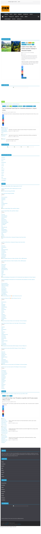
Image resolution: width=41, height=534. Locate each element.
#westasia (3, 388)
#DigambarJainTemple (4, 284)
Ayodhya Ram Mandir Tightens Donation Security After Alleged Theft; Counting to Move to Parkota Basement (23, 429)
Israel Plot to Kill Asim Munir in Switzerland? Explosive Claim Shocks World (13, 242)
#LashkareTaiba (3, 223)
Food (2, 167)
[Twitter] (30, 68)
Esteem (2, 495)
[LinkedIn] (30, 70)
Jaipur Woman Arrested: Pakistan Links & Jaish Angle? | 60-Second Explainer (13, 323)
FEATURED (23, 42)
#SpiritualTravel (3, 290)
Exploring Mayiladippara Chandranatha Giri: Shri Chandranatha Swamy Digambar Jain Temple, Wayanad (18, 279)
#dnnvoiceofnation (4, 197)
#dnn (2, 248)
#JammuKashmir (4, 217)
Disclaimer (3, 485)
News (33, 42)
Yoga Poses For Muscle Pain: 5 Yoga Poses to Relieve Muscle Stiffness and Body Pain (23, 135)
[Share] (30, 76)
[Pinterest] (30, 71)
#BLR (2, 358)
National (6, 14)
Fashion (2, 476)
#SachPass (23, 58)
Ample (2, 487)
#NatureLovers (35, 57)
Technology (25, 14)
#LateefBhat (3, 224)
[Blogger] (30, 73)
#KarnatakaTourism (4, 360)
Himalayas (3, 497)
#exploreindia (3, 359)
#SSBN (2, 272)
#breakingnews (3, 247)
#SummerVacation (33, 58)
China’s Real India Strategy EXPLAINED (7, 193)
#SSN (2, 273)
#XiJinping (3, 204)
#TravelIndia (23, 59)
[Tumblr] (30, 74)
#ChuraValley (23, 56)
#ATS (2, 328)
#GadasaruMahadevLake (33, 56)
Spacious (3, 489)
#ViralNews (3, 314)
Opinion (2, 175)
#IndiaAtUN (3, 305)
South (11, 14)
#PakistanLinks (3, 338)
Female (2, 165)
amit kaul (28, 52)
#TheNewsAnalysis (4, 203)
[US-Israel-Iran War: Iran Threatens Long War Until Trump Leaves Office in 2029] (20, 393)
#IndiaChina (3, 199)
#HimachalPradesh (24, 57)
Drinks (2, 160)
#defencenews (3, 264)
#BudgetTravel (30, 55)
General (2, 172)
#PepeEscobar (3, 254)
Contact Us (11, 16)
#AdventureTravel (24, 55)
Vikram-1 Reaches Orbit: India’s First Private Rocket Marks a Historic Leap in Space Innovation (22, 421)
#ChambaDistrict (34, 55)
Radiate (2, 493)
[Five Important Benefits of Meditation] (3, 140)
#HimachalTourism (30, 57)
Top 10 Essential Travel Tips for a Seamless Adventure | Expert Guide (19, 109)
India (2, 207)
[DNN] (2, 16)
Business (20, 14)
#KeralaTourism (3, 288)
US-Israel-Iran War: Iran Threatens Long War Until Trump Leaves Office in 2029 (20, 399)
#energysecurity (3, 374)
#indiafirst (2, 379)
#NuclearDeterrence (4, 269)
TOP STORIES (29, 44)
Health (6, 16)
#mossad (2, 253)
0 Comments (24, 54)
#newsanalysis (3, 309)
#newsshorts (3, 335)
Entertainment (3, 162)
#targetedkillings (4, 229)
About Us (17, 16)
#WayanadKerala (4, 294)
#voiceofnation (3, 315)
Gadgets (2, 170)
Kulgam (2, 234)
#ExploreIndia (28, 56)
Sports (31, 14)
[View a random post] (38, 16)
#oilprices (2, 385)
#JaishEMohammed (4, 334)
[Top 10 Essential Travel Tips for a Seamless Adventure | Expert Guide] (20, 104)
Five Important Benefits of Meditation (12, 139)
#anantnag (3, 214)
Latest (26, 42)
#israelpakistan (3, 252)
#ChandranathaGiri (4, 283)
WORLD (15, 14)
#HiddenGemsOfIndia (4, 285)
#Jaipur (2, 333)
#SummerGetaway (27, 58)
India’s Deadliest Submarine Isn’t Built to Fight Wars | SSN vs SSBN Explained (13, 260)
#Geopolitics (3, 198)
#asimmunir (3, 245)
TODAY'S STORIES (24, 44)
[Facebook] (30, 66)
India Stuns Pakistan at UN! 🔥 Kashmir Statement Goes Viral (11, 298)
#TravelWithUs (3, 293)
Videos (26, 16)
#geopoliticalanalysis (4, 249)
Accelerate (3, 491)
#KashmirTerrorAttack (4, 222)
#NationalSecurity (4, 227)
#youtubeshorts (3, 232)
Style (2, 177)
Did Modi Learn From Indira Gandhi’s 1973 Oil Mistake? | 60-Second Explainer (13, 366)
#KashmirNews (3, 219)
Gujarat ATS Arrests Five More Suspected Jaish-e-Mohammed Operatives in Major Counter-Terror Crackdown (22, 438)
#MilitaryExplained (4, 268)
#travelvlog (3, 363)
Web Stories (3, 159)
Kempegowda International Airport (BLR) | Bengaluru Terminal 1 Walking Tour (13, 348)
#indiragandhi (3, 380)
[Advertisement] (20, 28)
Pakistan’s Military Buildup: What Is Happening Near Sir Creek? (11, 188)
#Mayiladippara (3, 289)
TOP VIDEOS (3, 180)
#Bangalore (3, 355)
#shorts (2, 228)
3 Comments (17, 136)
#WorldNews (3, 257)
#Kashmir (2, 218)
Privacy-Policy (3, 483)
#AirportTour (3, 353)
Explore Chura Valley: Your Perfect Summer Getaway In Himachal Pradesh (29, 48)
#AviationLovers (3, 354)
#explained (3, 375)
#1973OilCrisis (3, 370)
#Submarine (3, 274)
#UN (2, 313)
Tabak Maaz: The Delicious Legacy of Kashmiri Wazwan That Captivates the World (22, 129)
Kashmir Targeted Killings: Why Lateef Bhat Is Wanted (9, 210)
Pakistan (2, 319)
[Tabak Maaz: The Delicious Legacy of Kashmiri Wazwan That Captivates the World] (4, 130)
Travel (21, 16)
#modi (2, 202)
